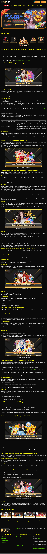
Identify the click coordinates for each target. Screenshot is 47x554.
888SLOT (4, 54)
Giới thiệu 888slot (4, 536)
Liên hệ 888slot (3, 538)
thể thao (24, 5)
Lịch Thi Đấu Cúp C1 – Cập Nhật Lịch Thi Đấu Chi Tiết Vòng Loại (17, 520)
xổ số (37, 5)
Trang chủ (6, 5)
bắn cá (15, 5)
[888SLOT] (5, 2)
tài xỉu (29, 5)
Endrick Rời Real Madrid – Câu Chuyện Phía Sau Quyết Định (29, 520)
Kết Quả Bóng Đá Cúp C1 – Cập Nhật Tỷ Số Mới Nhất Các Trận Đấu (41, 520)
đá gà (33, 5)
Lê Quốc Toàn (37, 536)
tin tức (41, 5)
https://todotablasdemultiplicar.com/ (23, 60)
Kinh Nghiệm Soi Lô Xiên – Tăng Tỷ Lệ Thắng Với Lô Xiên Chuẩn (5, 520)
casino (11, 5)
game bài (19, 5)
